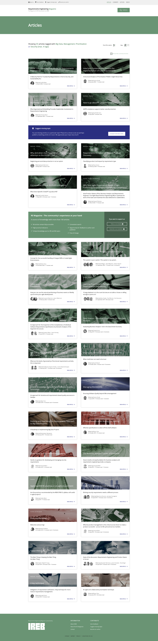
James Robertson (58, 298)
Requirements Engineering (42, 10)
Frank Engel (123, 563)
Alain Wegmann (110, 263)
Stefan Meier (43, 498)
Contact (73, 629)
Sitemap (67, 636)
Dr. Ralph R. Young (44, 563)
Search (128, 2)
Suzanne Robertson (48, 298)
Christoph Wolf (96, 465)
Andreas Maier (47, 332)
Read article (70, 86)
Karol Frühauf (96, 363)
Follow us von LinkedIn (116, 224)
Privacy (78, 636)
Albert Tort (43, 401)
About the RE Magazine (77, 626)
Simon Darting (55, 332)
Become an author (95, 629)
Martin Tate (96, 431)
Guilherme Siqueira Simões (50, 367)
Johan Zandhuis (44, 528)
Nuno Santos (96, 165)
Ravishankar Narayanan (46, 433)
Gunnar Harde (96, 80)
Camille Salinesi (44, 195)
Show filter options (107, 45)
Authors (122, 2)
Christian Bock (43, 115)
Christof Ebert (43, 465)
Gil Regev (103, 263)
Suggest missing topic (117, 133)
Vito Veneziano (117, 298)
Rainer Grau (43, 264)
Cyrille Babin (43, 82)
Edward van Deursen (101, 496)
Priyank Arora (96, 330)
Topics (124, 10)
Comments (115, 2)
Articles (109, 2)
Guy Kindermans (97, 113)
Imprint (73, 636)
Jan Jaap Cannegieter (112, 496)
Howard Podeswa (97, 201)
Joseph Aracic (43, 595)
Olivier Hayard (117, 263)
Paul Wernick (110, 298)
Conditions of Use (87, 636)
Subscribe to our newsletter (116, 229)
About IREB (74, 624)
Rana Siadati (104, 298)
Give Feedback (94, 624)
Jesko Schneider (115, 563)
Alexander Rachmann (106, 563)
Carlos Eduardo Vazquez (63, 367)
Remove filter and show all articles (120, 53)
